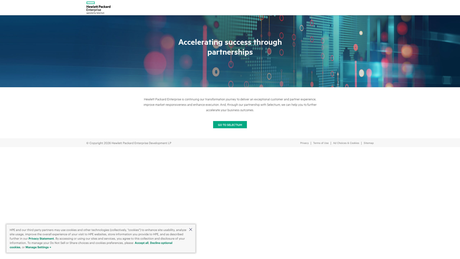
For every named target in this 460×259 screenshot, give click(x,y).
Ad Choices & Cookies (346, 143)
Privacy (304, 143)
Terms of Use (321, 143)
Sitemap (369, 143)
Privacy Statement (41, 238)
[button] (190, 229)
